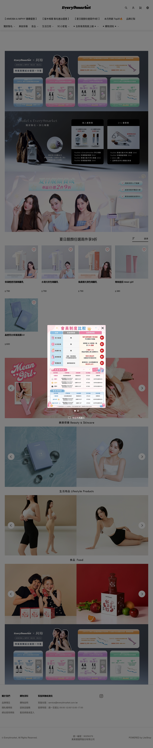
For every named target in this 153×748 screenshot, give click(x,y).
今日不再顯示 (78, 417)
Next (102, 367)
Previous (50, 367)
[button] (103, 328)
